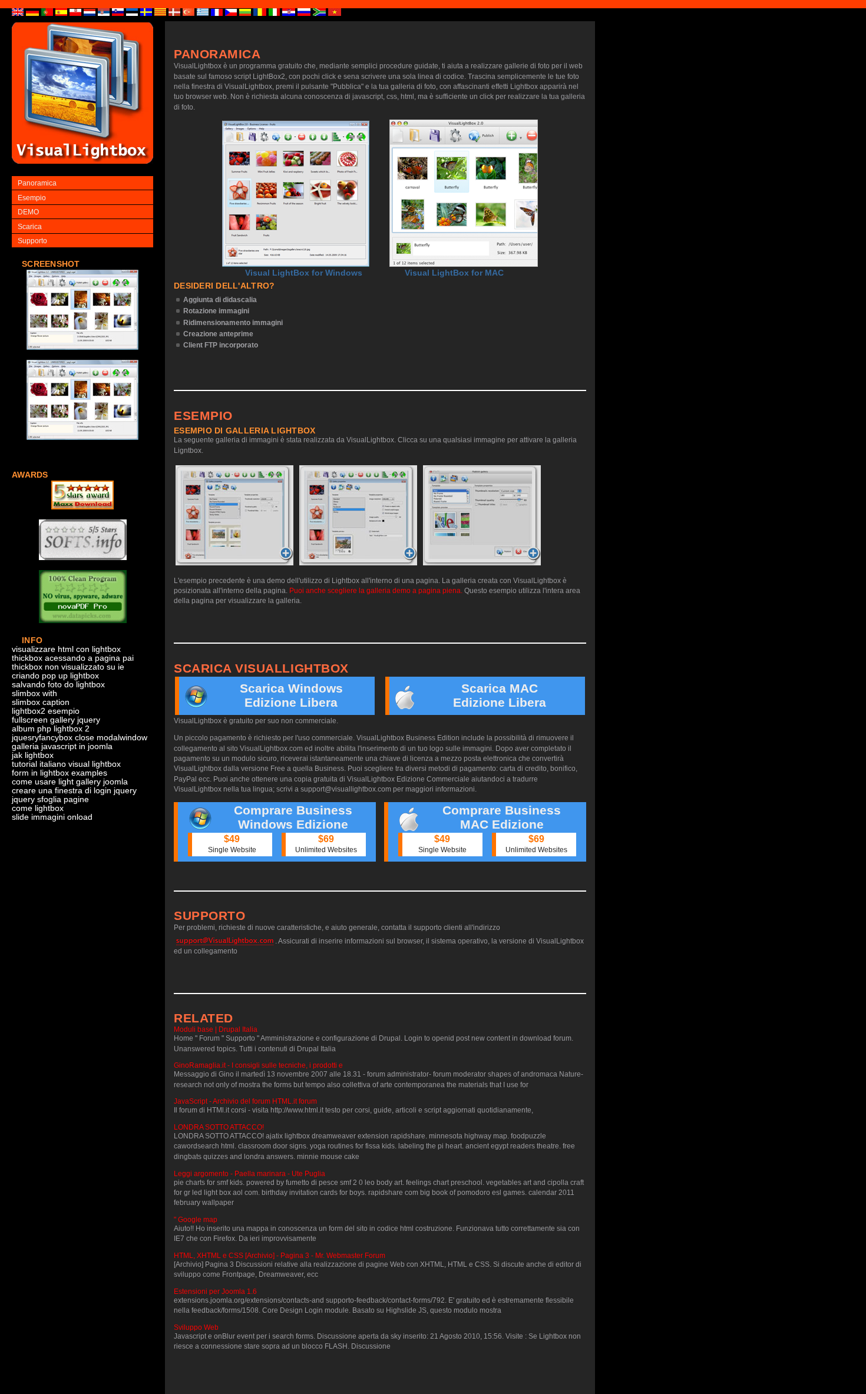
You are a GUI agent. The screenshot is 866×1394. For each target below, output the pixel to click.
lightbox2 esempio (46, 711)
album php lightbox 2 (51, 728)
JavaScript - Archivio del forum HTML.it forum (245, 1101)
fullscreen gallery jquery (56, 720)
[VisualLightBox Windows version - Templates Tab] (358, 515)
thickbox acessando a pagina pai (73, 658)
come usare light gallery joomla (70, 781)
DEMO (28, 212)
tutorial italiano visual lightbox (66, 764)
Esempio (32, 198)
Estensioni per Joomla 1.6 (215, 1291)
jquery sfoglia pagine (50, 799)
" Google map (195, 1220)
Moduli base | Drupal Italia (215, 1029)
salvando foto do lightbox (58, 684)
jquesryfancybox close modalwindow (79, 737)
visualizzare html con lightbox (66, 649)
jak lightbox (33, 755)
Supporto (32, 241)
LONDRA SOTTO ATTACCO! (219, 1127)
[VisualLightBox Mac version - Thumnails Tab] (482, 515)
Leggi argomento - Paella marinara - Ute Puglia (249, 1174)
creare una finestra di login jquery (74, 790)
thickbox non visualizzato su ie (68, 667)
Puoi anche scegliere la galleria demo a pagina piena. (375, 591)
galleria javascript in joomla (62, 746)
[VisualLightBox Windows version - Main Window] (295, 194)
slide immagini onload (52, 817)
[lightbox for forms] (82, 356)
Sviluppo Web (196, 1327)
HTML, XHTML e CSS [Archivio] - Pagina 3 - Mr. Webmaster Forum (279, 1255)
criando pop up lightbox (55, 675)
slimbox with (34, 693)
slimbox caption (41, 702)
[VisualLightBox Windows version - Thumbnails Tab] (234, 515)
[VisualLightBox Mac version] (463, 193)
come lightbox (38, 808)
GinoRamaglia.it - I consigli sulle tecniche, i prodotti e (258, 1065)
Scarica (30, 227)
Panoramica (37, 183)
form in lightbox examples (59, 773)
